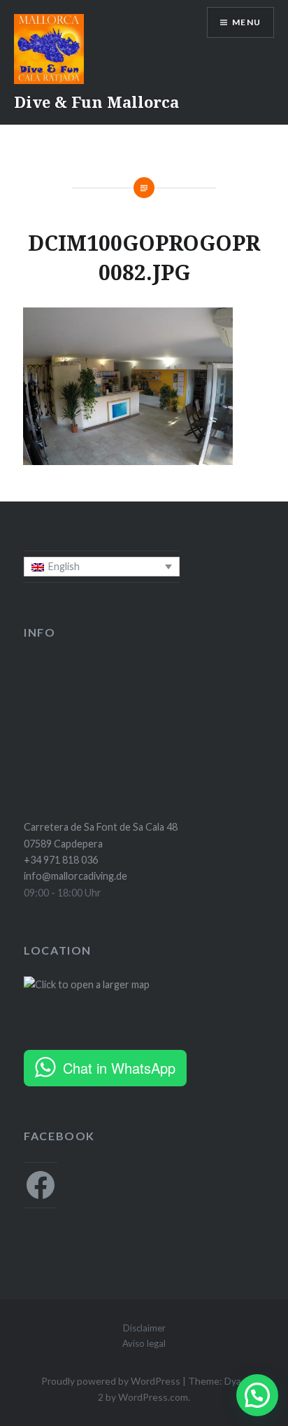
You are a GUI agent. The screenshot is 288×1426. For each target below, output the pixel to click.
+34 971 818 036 (61, 860)
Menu (246, 22)
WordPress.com (153, 1397)
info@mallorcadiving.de (75, 876)
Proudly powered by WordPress (110, 1381)
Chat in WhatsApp (119, 1068)
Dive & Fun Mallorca (96, 101)
